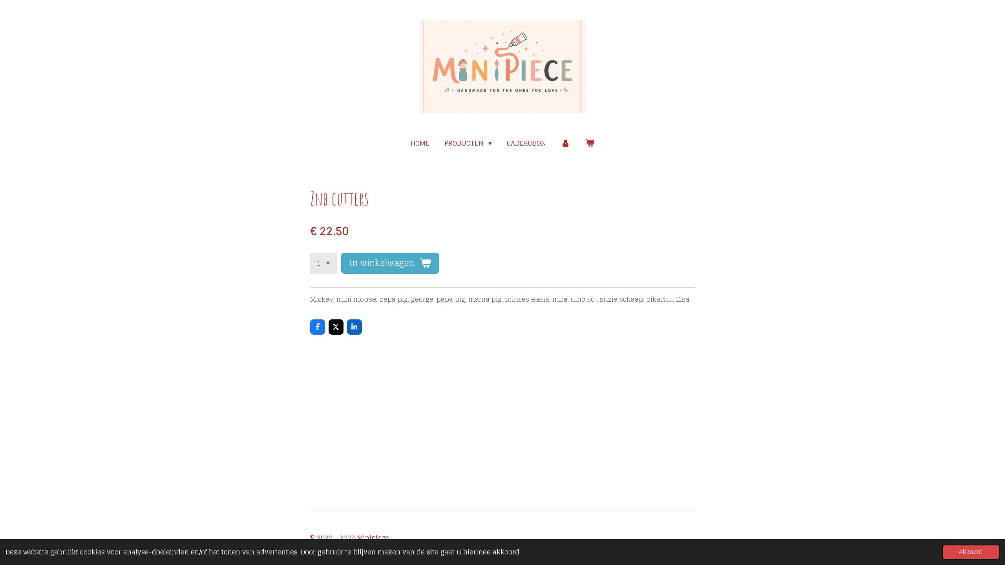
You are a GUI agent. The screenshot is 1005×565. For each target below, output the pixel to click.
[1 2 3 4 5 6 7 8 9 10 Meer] (323, 263)
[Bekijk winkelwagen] (589, 143)
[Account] (565, 143)
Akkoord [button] (971, 552)
